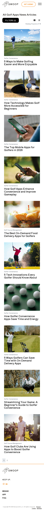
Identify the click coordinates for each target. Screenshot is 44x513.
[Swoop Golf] (10, 4)
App (4, 494)
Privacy (38, 507)
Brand (5, 491)
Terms (34, 508)
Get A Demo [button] (28, 4)
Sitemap (39, 508)
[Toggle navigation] (40, 4)
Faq (4, 498)
